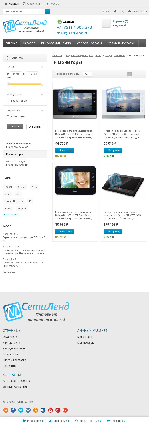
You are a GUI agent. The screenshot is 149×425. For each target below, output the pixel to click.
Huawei (8, 208)
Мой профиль (85, 342)
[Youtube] (50, 410)
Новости (54, 3)
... (142, 43)
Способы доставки (14, 360)
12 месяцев (17, 116)
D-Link (7, 194)
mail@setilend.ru (17, 386)
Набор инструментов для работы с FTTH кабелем (23, 264)
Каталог (29, 43)
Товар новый (18, 100)
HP (29, 201)
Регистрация (139, 11)
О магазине (10, 336)
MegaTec (21, 208)
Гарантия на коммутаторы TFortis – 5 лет (24, 239)
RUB (105, 11)
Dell (18, 194)
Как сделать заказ (14, 348)
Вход (121, 11)
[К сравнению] (88, 150)
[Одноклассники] (35, 410)
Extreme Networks (13, 201)
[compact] (141, 74)
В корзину (66, 150)
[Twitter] (20, 410)
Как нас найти (11, 342)
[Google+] (65, 410)
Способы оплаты (89, 43)
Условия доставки (121, 43)
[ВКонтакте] (28, 410)
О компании (34, 3)
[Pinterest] (58, 410)
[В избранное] (94, 150)
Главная (11, 43)
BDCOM (8, 187)
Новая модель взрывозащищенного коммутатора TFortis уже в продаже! (24, 251)
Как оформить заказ (56, 43)
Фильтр (17, 58)
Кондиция (14, 94)
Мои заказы (84, 336)
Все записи (9, 272)
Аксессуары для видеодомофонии (17, 162)
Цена (10, 67)
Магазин (14, 3)
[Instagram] (43, 410)
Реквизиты (9, 365)
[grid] (129, 74)
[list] (135, 74)
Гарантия (13, 110)
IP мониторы (14, 154)
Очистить (35, 126)
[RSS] (6, 410)
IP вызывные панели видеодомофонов (18, 145)
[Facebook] (13, 410)
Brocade (22, 187)
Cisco (34, 187)
